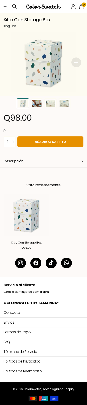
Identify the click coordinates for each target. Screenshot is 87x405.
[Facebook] (35, 263)
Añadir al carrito (50, 142)
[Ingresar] (73, 6)
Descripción (13, 161)
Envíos (9, 322)
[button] (76, 62)
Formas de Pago (17, 332)
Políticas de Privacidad (22, 361)
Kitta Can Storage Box (26, 243)
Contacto (12, 312)
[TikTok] (51, 263)
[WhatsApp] (66, 263)
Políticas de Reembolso (23, 371)
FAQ (7, 341)
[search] (14, 6)
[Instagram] (20, 263)
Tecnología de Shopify (58, 389)
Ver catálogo (6, 6)
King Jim (10, 26)
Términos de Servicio (20, 351)
